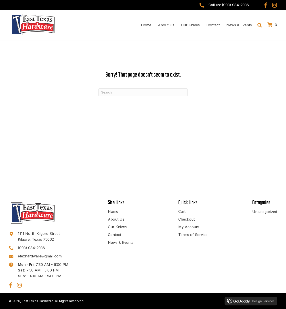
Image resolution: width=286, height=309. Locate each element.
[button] (265, 5)
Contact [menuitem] (114, 234)
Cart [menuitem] (181, 211)
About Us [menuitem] (116, 219)
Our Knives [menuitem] (117, 227)
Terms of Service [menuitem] (193, 234)
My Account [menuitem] (188, 227)
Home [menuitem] (113, 211)
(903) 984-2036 (235, 5)
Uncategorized (264, 211)
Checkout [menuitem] (186, 219)
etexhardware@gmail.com (40, 256)
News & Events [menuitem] (120, 242)
